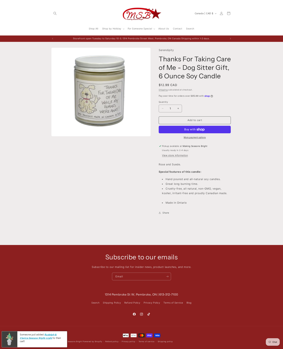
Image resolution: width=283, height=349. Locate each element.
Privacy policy (128, 341)
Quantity (163, 102)
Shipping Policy (112, 302)
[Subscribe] (167, 276)
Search (95, 302)
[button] (55, 13)
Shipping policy (165, 341)
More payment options (195, 137)
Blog (189, 302)
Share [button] (165, 212)
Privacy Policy (152, 302)
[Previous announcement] (52, 38)
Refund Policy (132, 302)
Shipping (163, 89)
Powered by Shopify (92, 341)
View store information (175, 155)
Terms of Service (173, 302)
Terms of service (146, 341)
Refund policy (111, 341)
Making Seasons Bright (71, 341)
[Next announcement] (230, 38)
